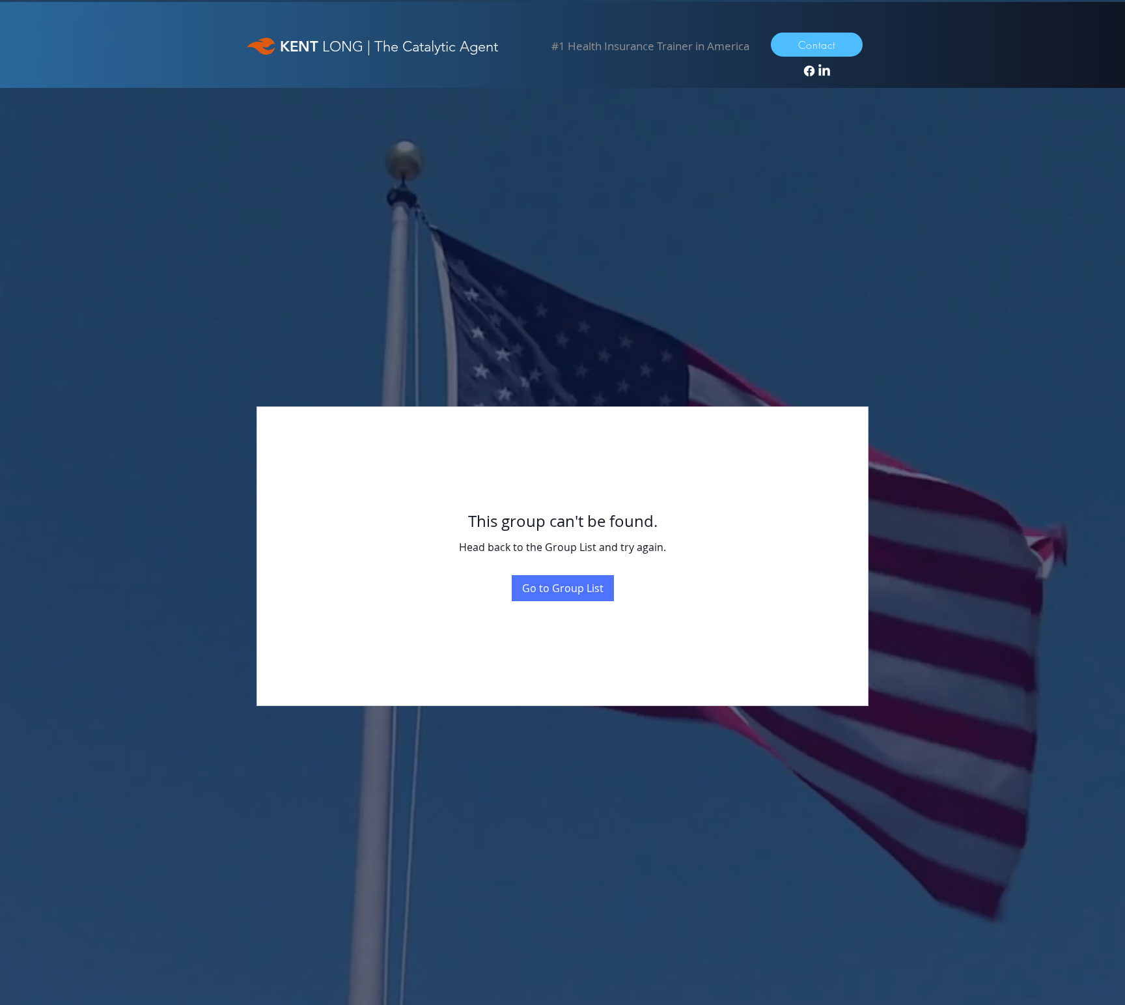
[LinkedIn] (824, 71)
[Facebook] (809, 71)
